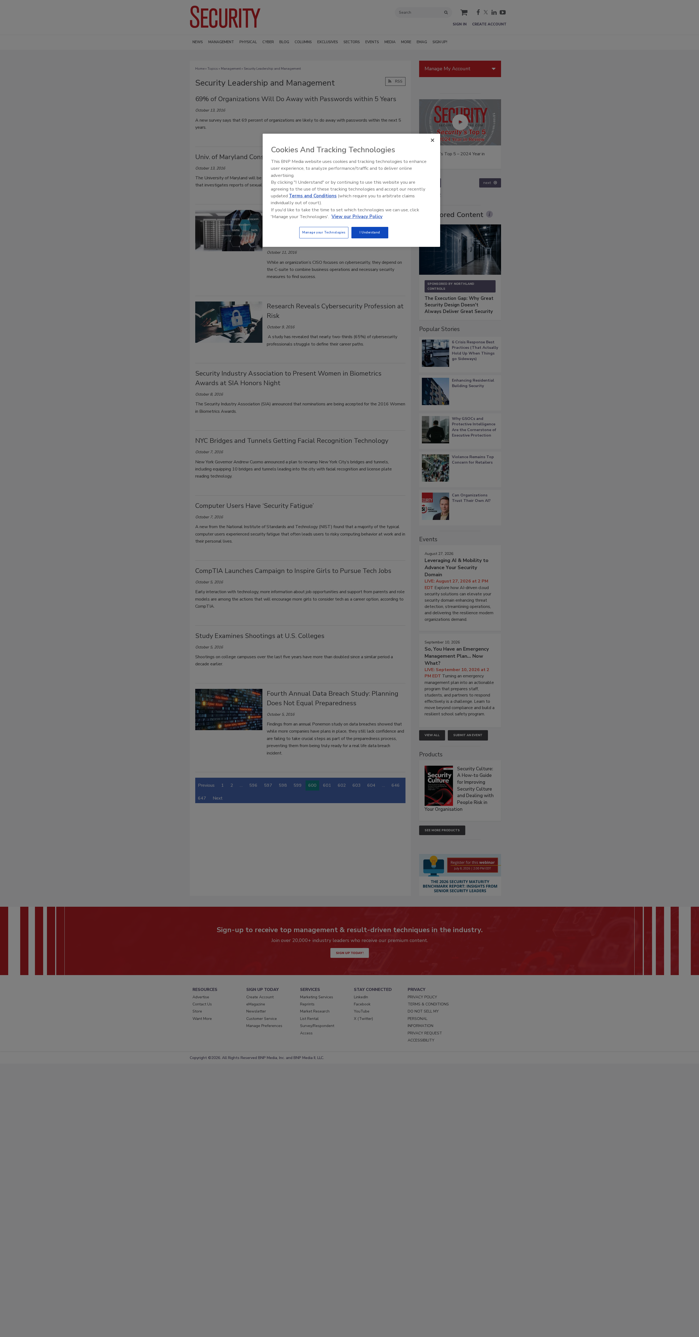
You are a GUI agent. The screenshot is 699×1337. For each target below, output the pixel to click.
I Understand (370, 232)
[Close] (432, 140)
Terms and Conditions (313, 196)
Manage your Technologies (323, 232)
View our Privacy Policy (357, 216)
